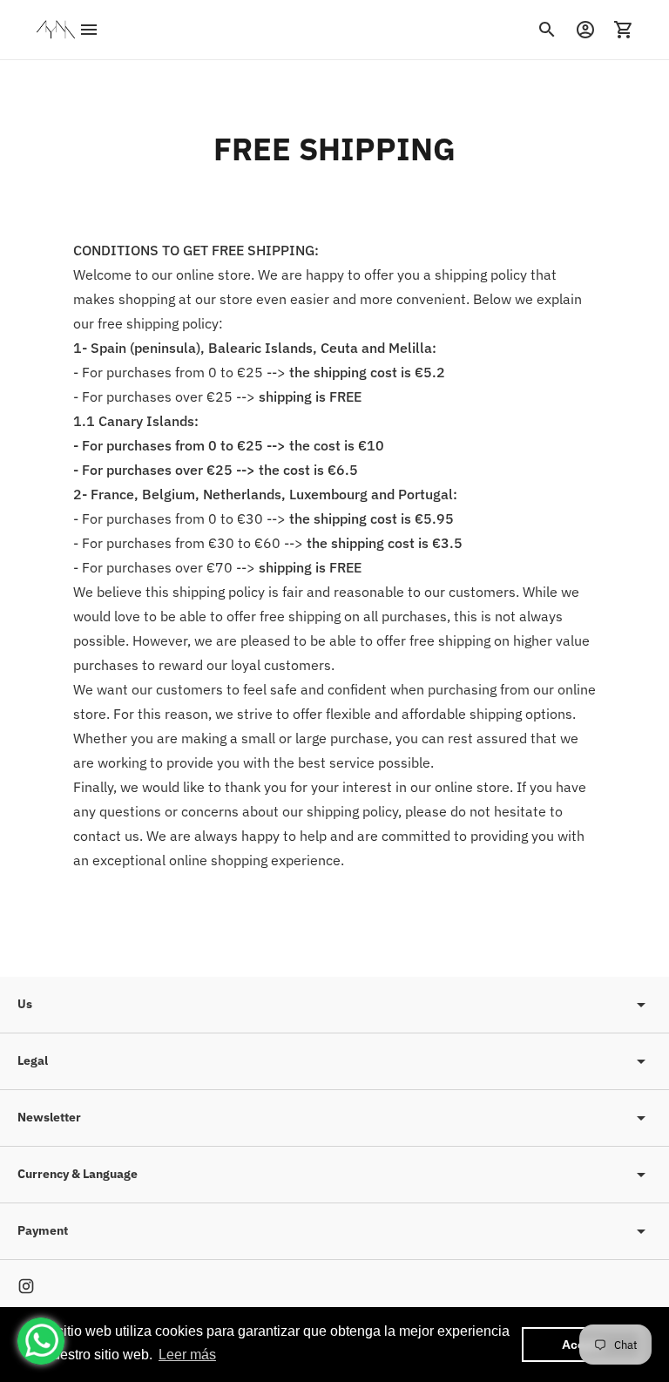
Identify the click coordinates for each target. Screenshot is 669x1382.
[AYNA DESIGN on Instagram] (26, 1286)
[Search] (547, 29)
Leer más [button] (187, 1354)
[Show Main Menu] (89, 29)
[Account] (585, 29)
